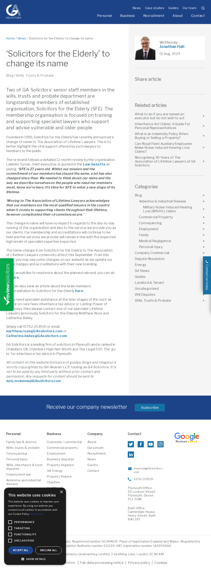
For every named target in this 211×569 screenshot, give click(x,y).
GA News (142, 271)
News (136, 8)
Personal (104, 16)
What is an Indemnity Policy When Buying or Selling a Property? (161, 136)
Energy (140, 265)
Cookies (160, 563)
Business (127, 16)
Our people (95, 448)
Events (92, 465)
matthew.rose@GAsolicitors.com (34, 331)
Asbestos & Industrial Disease (162, 201)
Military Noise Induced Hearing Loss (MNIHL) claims (167, 209)
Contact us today (207, 277)
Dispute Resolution (150, 259)
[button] (35, 559)
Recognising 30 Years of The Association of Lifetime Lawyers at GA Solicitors (165, 161)
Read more (37, 514)
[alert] (35, 526)
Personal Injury (151, 247)
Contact (198, 16)
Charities (53, 482)
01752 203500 (143, 479)
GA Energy (55, 471)
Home (10, 38)
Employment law (18, 474)
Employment (149, 229)
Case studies (154, 8)
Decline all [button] (48, 550)
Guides (173, 8)
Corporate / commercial (64, 442)
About (177, 16)
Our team (189, 8)
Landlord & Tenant (149, 283)
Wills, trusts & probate (23, 448)
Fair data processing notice (102, 563)
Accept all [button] (20, 550)
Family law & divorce (21, 442)
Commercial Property (156, 217)
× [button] (61, 492)
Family (144, 235)
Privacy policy (139, 563)
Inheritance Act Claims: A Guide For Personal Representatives (162, 126)
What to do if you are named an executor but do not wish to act (160, 116)
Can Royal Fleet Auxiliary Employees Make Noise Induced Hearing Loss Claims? (163, 148)
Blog (10, 75)
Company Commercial (152, 253)
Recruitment (153, 16)
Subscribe (150, 407)
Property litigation (60, 465)
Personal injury (17, 459)
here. (15, 277)
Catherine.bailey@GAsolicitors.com (36, 336)
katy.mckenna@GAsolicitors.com (33, 381)
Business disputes (60, 459)
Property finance (59, 476)
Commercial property (62, 448)
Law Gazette (94, 164)
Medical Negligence (155, 241)
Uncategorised (147, 289)
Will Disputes (145, 295)
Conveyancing (150, 223)
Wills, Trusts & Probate (35, 75)
